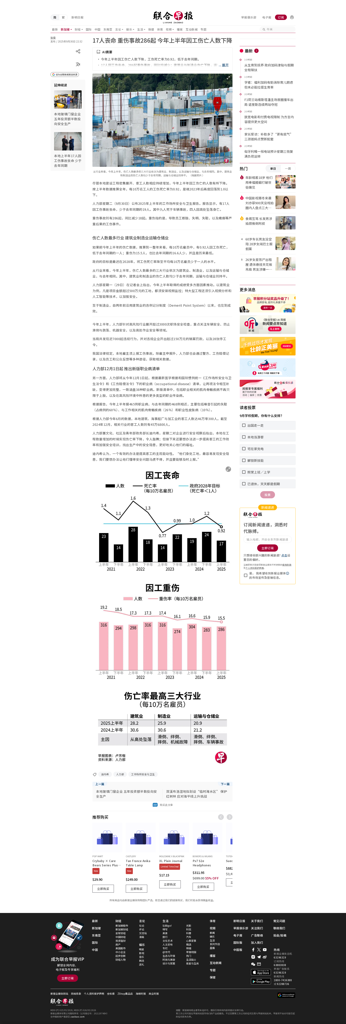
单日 (273, 168)
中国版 (237, 950)
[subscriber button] (292, 17)
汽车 (188, 937)
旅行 (165, 937)
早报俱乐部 (248, 17)
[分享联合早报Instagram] (253, 957)
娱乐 (129, 29)
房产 (118, 944)
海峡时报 (141, 993)
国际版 (237, 942)
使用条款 (286, 564)
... (224, 64)
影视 (141, 953)
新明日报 (77, 17)
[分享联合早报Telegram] (259, 957)
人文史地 (168, 944)
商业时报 (154, 993)
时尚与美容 (169, 959)
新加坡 (65, 29)
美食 (165, 933)
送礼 (141, 964)
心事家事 (191, 940)
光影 (188, 925)
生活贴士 (191, 959)
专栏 (165, 948)
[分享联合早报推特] (259, 950)
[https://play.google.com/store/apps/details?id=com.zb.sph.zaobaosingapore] (261, 981)
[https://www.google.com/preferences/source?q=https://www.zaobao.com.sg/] (286, 995)
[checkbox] (245, 575)
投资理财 (121, 940)
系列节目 (215, 944)
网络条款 (76, 993)
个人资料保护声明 (255, 567)
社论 (141, 925)
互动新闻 (192, 29)
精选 (188, 944)
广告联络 (257, 935)
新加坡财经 (122, 929)
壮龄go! (167, 925)
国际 (89, 29)
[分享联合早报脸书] (253, 950)
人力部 (120, 774)
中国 (98, 29)
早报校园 (191, 952)
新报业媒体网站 (59, 993)
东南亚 (107, 29)
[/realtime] (256, 51)
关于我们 (257, 921)
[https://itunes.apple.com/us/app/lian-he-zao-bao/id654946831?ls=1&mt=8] (261, 972)
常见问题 (279, 921)
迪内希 (105, 774)
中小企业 (121, 952)
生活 (140, 29)
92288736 (283, 984)
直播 (212, 948)
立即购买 (103, 889)
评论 (141, 929)
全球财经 (121, 933)
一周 (288, 168)
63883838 (280, 965)
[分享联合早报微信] (253, 964)
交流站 (143, 933)
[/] (173, 17)
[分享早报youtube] (265, 950)
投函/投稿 (280, 935)
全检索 (111, 993)
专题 (203, 29)
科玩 (188, 929)
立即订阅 (67, 978)
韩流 (141, 960)
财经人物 (121, 959)
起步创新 (121, 956)
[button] (292, 17)
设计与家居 (169, 963)
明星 (141, 949)
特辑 (188, 948)
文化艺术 (168, 940)
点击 (284, 555)
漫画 (141, 937)
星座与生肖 (192, 963)
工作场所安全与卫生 (143, 774)
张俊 (53, 37)
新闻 (212, 933)
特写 (165, 929)
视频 (169, 29)
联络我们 (279, 928)
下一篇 (225, 784)
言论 (118, 29)
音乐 (141, 957)
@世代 (166, 952)
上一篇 (99, 784)
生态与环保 (169, 956)
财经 (78, 29)
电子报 (266, 17)
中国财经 (121, 937)
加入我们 (257, 942)
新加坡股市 (122, 925)
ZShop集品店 (125, 993)
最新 (55, 29)
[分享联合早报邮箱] (259, 964)
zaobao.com (77, 1016)
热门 (188, 956)
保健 (151, 29)
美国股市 (121, 948)
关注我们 (257, 928)
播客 (180, 29)
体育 (160, 29)
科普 (188, 933)
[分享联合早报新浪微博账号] (265, 957)
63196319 (280, 957)
